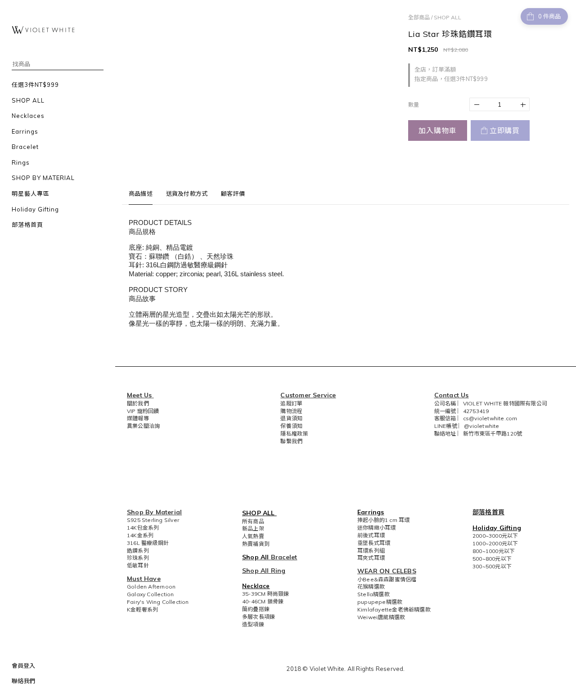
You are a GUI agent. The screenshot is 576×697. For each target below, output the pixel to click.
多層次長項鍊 (258, 616)
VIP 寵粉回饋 (143, 411)
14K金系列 (140, 535)
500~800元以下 (492, 558)
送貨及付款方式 (186, 193)
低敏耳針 (138, 565)
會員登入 (23, 665)
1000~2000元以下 (495, 543)
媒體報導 (138, 418)
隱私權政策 (294, 433)
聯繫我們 (291, 441)
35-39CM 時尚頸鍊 (265, 593)
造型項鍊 (253, 624)
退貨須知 (291, 418)
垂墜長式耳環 (373, 543)
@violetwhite (481, 426)
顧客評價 (233, 193)
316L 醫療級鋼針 (148, 543)
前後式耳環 (371, 535)
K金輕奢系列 (142, 609)
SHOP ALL (447, 17)
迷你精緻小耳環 (376, 527)
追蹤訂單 (291, 403)
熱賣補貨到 (256, 543)
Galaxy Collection (150, 594)
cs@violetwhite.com (490, 418)
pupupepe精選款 (379, 601)
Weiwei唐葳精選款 (381, 617)
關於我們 (138, 403)
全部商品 (419, 17)
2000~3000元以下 (495, 535)
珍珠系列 (138, 557)
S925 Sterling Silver (153, 520)
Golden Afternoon (151, 586)
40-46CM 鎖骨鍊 (263, 601)
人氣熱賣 (253, 536)
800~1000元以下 (493, 551)
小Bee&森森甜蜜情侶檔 (386, 579)
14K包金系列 (143, 527)
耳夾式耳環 (371, 557)
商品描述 (141, 193)
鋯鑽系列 (138, 550)
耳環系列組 (371, 550)
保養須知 (291, 426)
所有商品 (253, 521)
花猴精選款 (371, 586)
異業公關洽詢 (143, 426)
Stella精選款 (373, 594)
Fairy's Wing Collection (158, 601)
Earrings (370, 512)
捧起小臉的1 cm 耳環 (383, 520)
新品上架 (253, 528)
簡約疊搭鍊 (256, 609)
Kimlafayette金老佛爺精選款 (394, 609)
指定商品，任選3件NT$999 (451, 78)
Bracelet (284, 557)
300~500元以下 (492, 566)
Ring (278, 571)
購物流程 (291, 411)
